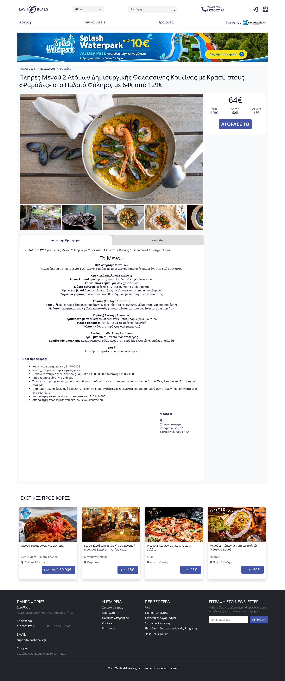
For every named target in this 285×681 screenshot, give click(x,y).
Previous (15, 221)
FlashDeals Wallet (156, 634)
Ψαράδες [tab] (157, 240)
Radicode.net (168, 668)
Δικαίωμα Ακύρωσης (158, 623)
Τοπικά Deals (94, 22)
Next (210, 221)
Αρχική (25, 22)
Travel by (234, 22)
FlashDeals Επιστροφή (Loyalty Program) (171, 628)
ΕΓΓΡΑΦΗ (259, 620)
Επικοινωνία (110, 628)
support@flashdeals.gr (31, 640)
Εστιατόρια (47, 68)
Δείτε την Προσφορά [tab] (65, 240)
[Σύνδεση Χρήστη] (255, 10)
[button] (265, 10)
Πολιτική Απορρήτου (115, 618)
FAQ (147, 607)
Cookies (107, 623)
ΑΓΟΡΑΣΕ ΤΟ (235, 124)
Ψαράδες (65, 68)
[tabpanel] (111, 363)
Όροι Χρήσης (110, 612)
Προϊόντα (165, 22)
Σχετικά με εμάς (112, 607)
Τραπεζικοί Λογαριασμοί (160, 618)
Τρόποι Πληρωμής (156, 612)
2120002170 (24, 626)
